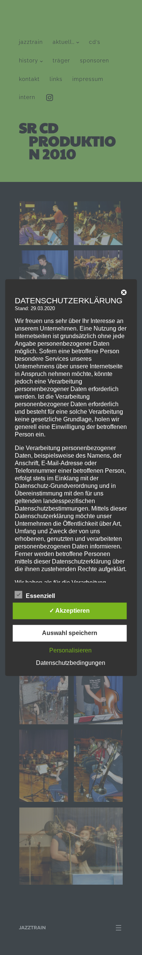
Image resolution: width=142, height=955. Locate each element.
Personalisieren (70, 650)
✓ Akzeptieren (69, 610)
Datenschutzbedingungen (70, 663)
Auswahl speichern (69, 633)
